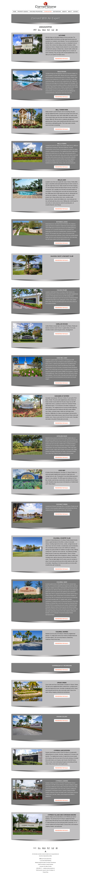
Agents (64, 11)
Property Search (23, 11)
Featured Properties (36, 11)
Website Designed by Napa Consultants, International (45, 862)
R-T (48, 30)
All (57, 30)
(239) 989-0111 (39, 868)
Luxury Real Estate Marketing (45, 860)
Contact (75, 11)
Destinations (57, 11)
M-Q (44, 30)
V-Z (53, 30)
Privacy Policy (45, 872)
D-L (39, 30)
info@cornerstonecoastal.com (49, 868)
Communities (48, 11)
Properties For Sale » (62, 58)
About (70, 11)
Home (14, 11)
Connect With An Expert (45, 18)
